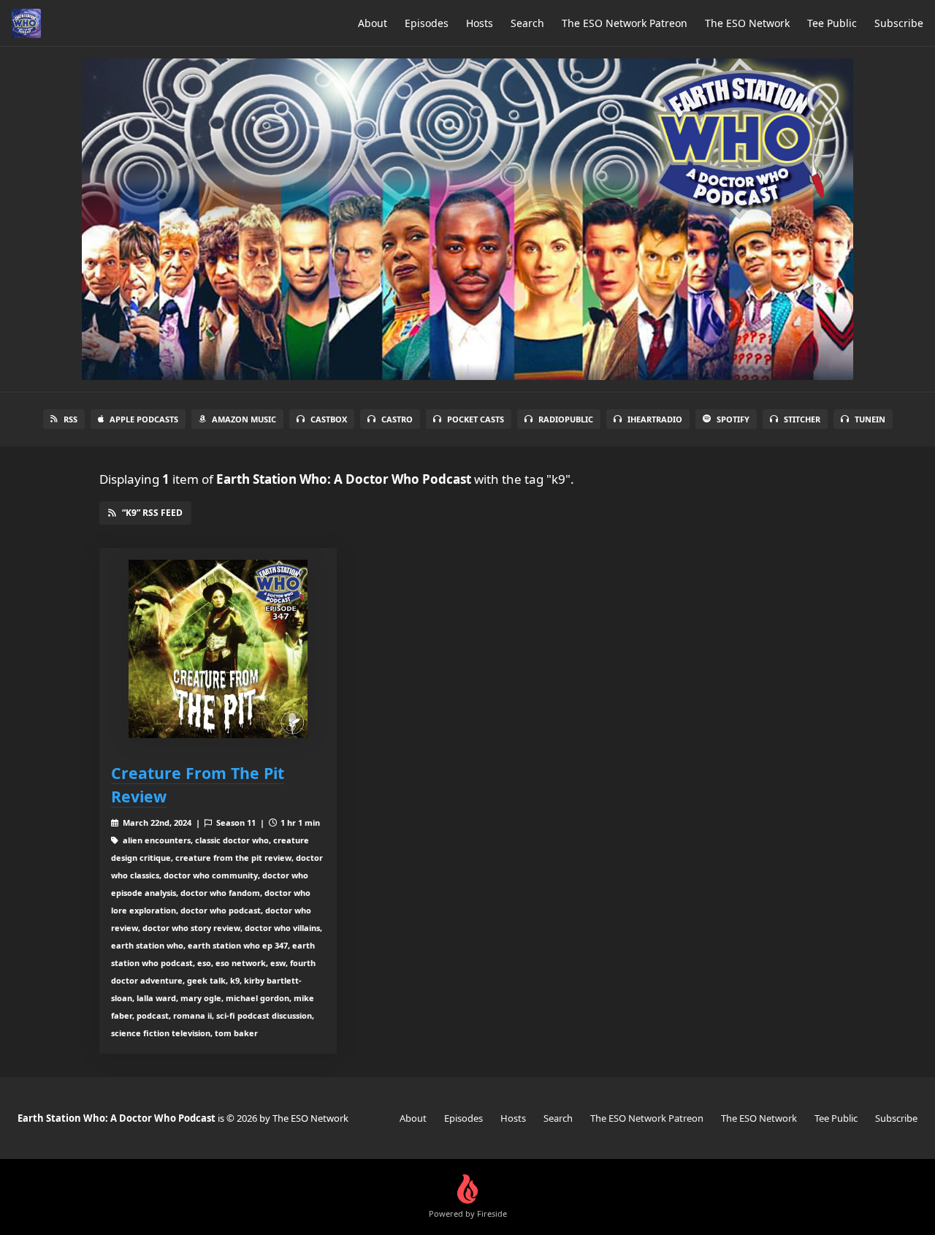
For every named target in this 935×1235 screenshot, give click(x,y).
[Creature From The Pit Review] (218, 649)
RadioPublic (565, 419)
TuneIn (870, 419)
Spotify (733, 419)
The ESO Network (747, 23)
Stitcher (802, 419)
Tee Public (832, 23)
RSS (70, 419)
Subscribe (898, 23)
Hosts (479, 23)
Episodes (427, 23)
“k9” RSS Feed (152, 512)
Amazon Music (244, 419)
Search (527, 23)
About (372, 23)
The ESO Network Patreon (624, 23)
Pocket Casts (475, 419)
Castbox (328, 419)
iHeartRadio (654, 419)
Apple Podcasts (144, 419)
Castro (397, 419)
